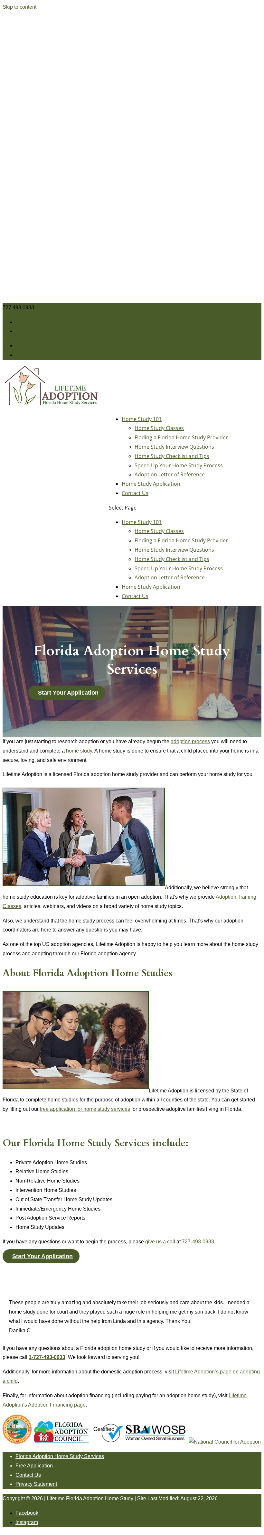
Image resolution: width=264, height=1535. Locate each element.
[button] (26, 322)
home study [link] (79, 750)
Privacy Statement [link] (36, 1484)
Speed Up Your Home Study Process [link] (179, 465)
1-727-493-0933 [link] (47, 1357)
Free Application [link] (34, 1465)
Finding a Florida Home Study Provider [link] (181, 437)
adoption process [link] (190, 741)
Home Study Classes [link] (159, 428)
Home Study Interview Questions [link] (174, 446)
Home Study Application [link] (151, 483)
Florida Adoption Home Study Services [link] (59, 1456)
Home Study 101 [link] (142, 419)
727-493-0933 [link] (198, 1241)
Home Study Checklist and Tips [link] (172, 456)
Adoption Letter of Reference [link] (170, 474)
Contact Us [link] (135, 493)
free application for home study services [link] (85, 1109)
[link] (51, 404)
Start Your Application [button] (68, 692)
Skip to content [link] (19, 7)
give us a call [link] (160, 1241)
